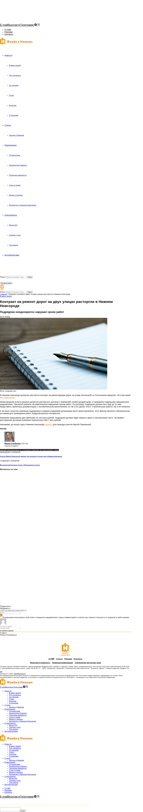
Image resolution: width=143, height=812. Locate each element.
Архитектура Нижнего (18, 165)
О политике (13, 115)
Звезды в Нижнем (16, 135)
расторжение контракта (38, 450)
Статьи (7, 125)
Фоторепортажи (11, 255)
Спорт (11, 95)
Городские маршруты (18, 175)
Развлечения (10, 145)
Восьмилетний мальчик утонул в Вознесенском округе (20, 465)
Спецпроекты (10, 215)
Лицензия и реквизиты (40, 663)
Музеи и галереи (16, 195)
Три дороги (13, 245)
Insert (23, 811)
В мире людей (15, 65)
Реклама (8, 32)
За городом (13, 85)
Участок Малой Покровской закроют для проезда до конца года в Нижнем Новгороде (31, 456)
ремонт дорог (53, 450)
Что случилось (15, 75)
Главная (3, 294)
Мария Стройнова (12, 443)
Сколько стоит (15, 235)
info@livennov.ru (20, 674)
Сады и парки (14, 185)
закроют (49, 424)
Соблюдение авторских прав (88, 663)
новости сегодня (21, 450)
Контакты (8, 34)
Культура (12, 105)
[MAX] (38, 24)
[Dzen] (35, 24)
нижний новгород (7, 450)
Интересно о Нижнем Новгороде (22, 205)
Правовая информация (62, 663)
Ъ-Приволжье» (8, 397)
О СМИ (7, 29)
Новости (8, 55)
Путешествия (14, 155)
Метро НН (13, 225)
